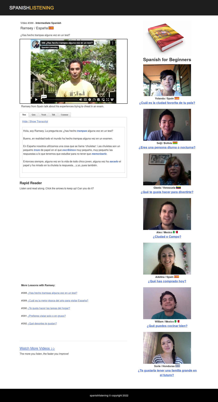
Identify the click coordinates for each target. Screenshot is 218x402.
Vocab (43, 115)
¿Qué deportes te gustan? (42, 323)
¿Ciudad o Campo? (167, 236)
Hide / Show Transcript (35, 121)
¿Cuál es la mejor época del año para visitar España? (58, 300)
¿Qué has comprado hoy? (167, 281)
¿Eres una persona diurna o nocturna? (167, 147)
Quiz (33, 115)
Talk (53, 115)
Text (24, 115)
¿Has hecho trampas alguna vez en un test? (52, 293)
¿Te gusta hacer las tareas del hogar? (49, 308)
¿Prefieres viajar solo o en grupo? (47, 316)
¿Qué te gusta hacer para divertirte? (167, 192)
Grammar (64, 115)
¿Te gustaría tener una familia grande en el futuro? (167, 372)
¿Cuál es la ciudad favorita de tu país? (167, 102)
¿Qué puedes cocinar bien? (167, 325)
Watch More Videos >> (37, 348)
